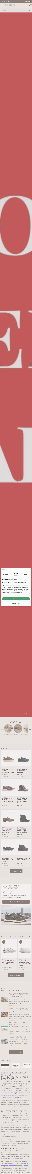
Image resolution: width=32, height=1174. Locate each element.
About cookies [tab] (16, 574)
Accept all (16, 599)
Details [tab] (26, 574)
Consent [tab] (5, 574)
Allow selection (16, 603)
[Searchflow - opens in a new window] (28, 570)
